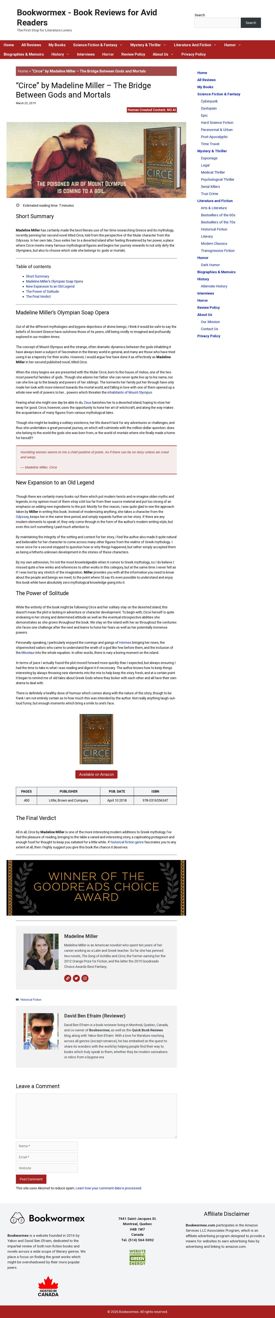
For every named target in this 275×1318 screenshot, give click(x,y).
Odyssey (22, 517)
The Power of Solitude (42, 291)
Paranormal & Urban (217, 130)
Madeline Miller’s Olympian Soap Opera (54, 281)
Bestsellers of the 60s (218, 215)
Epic (204, 115)
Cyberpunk (209, 101)
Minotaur (28, 653)
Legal (205, 165)
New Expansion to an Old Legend (50, 286)
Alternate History (214, 286)
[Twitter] (76, 978)
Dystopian (209, 108)
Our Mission (210, 322)
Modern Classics (214, 243)
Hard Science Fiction (217, 122)
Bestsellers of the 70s (218, 222)
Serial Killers (210, 186)
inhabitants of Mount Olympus (129, 392)
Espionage (209, 158)
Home (23, 71)
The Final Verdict (38, 296)
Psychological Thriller (217, 179)
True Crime (209, 194)
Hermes (125, 642)
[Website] (67, 978)
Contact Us (209, 329)
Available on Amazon (96, 774)
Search (200, 15)
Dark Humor (210, 265)
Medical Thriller (213, 172)
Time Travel (210, 144)
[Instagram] (84, 978)
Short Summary (37, 276)
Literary (207, 236)
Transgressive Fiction (218, 250)
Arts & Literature (214, 208)
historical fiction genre (127, 842)
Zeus (87, 402)
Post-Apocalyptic (214, 137)
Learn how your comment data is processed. (109, 1188)
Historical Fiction (30, 999)
